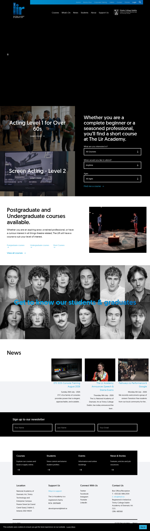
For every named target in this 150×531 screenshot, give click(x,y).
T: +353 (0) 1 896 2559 (120, 494)
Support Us (104, 12)
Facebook (84, 494)
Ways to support (55, 491)
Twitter (83, 491)
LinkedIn (83, 502)
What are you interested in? (96, 146)
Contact (119, 2)
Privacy (135, 523)
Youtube (83, 499)
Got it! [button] (143, 527)
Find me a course (92, 186)
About (93, 12)
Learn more (36, 136)
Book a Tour (87, 2)
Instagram (84, 497)
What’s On (66, 12)
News (75, 12)
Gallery (112, 2)
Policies (127, 2)
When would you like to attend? (98, 160)
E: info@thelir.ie (118, 497)
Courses (55, 12)
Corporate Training (100, 2)
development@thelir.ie (57, 508)
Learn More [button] (70, 527)
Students (84, 12)
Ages (86, 173)
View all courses (15, 253)
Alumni (78, 2)
